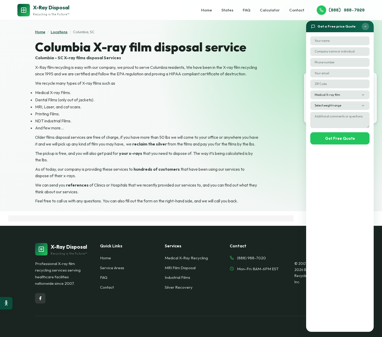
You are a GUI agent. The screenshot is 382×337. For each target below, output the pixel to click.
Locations (59, 32)
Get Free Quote (340, 138)
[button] (340, 26)
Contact (296, 10)
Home (206, 10)
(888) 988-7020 (346, 10)
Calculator (270, 10)
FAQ (247, 10)
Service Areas (112, 267)
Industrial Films (177, 277)
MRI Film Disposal (180, 267)
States (227, 10)
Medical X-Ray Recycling (186, 257)
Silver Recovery (179, 287)
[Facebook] (40, 298)
